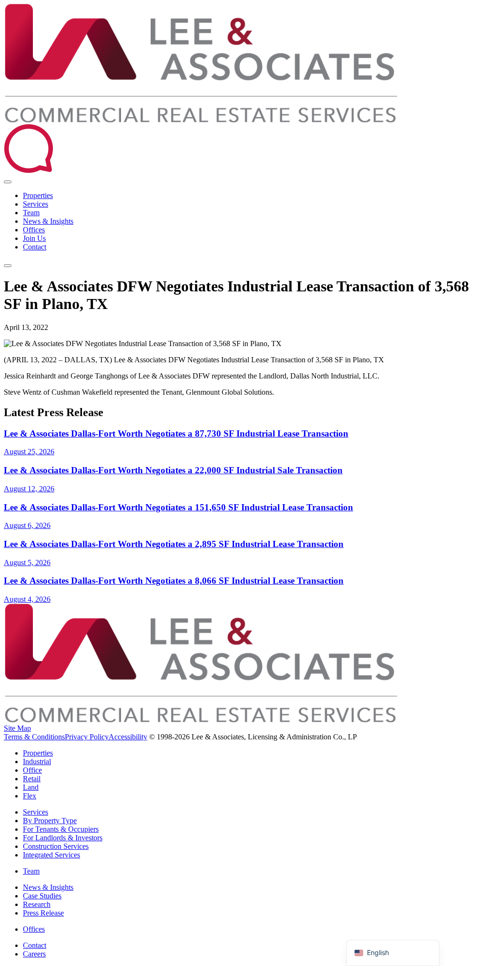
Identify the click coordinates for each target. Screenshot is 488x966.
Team (31, 213)
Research (37, 904)
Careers (34, 954)
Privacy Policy (87, 737)
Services (35, 204)
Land (31, 787)
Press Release (43, 913)
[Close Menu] (7, 181)
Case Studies (42, 896)
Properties (38, 195)
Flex (29, 796)
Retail (32, 779)
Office (32, 770)
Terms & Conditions (34, 737)
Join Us (34, 238)
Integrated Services (51, 855)
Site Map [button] (17, 728)
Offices (34, 230)
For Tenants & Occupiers (61, 829)
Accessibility (128, 737)
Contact (34, 247)
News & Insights (48, 221)
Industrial (37, 761)
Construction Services (56, 846)
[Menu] (7, 265)
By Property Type (50, 821)
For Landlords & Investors (62, 838)
